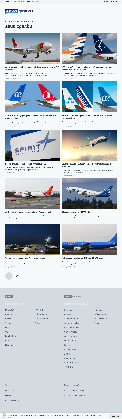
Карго (67, 345)
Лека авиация (70, 336)
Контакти (10, 390)
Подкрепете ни (12, 400)
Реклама (8, 395)
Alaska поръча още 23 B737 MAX (76, 212)
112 (6, 332)
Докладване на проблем (74, 395)
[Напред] (25, 276)
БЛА (7, 340)
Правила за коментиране (75, 390)
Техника (9, 323)
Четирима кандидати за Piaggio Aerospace (25, 258)
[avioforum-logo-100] (19, 11)
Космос (8, 327)
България (9, 310)
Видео (38, 323)
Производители (72, 327)
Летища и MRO (71, 323)
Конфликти (10, 336)
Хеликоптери (70, 332)
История (9, 345)
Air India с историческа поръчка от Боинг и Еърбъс (29, 212)
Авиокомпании (71, 318)
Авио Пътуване (71, 362)
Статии (9, 314)
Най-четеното (42, 318)
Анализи (68, 314)
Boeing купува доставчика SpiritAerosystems (25, 164)
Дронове (68, 354)
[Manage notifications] (4, 414)
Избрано (39, 310)
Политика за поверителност (77, 385)
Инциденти (70, 349)
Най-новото (41, 314)
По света (9, 318)
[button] (113, 2)
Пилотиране (70, 358)
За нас (8, 385)
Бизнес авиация (71, 340)
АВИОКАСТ (69, 367)
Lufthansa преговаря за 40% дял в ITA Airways (82, 258)
